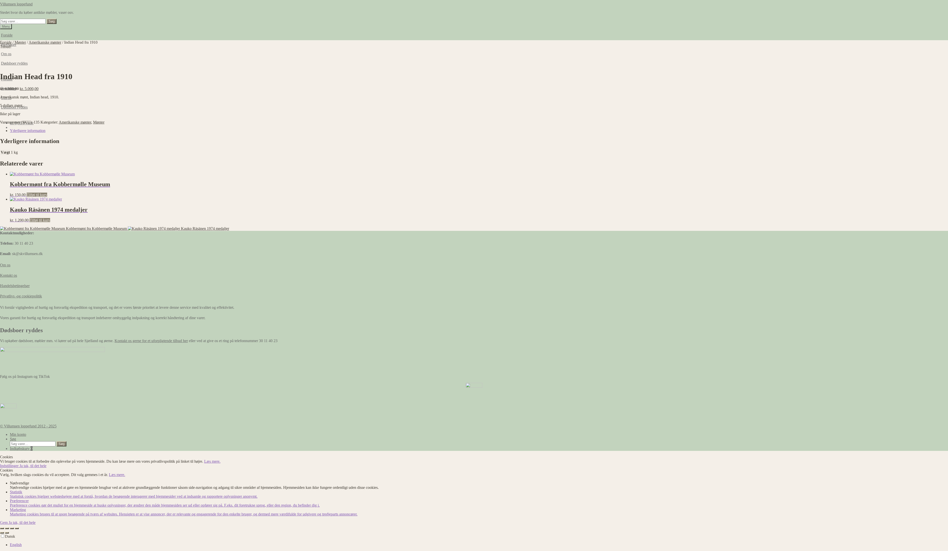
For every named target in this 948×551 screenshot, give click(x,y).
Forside (7, 35)
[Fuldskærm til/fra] (7, 528)
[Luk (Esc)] (17, 528)
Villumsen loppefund (16, 4)
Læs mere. (212, 461)
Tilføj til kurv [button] (37, 195)
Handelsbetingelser (15, 286)
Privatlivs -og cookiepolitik (21, 296)
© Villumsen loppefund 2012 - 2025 (28, 426)
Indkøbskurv (21, 448)
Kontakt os (8, 275)
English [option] (16, 545)
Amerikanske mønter (45, 42)
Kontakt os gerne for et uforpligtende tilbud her (151, 341)
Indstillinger (10, 466)
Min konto (18, 434)
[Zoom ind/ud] (2, 528)
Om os (5, 265)
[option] (479, 545)
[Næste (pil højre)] (7, 532)
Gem (4, 522)
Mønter (20, 42)
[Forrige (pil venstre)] (2, 532)
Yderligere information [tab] (27, 131)
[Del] (12, 528)
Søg (52, 21)
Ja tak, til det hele (33, 466)
